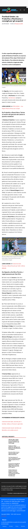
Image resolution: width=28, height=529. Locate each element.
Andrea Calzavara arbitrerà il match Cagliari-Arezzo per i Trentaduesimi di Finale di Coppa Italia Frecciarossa (14, 472)
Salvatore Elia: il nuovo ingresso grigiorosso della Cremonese (13, 453)
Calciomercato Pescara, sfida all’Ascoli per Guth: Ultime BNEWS (13, 266)
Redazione (4, 526)
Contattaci (3, 516)
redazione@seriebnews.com (20, 493)
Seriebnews (12, 98)
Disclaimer (23, 526)
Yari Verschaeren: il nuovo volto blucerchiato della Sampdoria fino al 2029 (14, 459)
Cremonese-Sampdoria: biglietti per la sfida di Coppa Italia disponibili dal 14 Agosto (14, 465)
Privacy (16, 526)
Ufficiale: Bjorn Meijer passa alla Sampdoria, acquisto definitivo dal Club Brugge (13, 441)
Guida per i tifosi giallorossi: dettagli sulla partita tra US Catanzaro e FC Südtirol (14, 447)
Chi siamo (11, 526)
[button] (20, 10)
